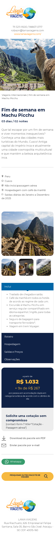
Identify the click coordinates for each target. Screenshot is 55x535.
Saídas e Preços (13, 351)
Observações (12, 359)
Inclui (7, 286)
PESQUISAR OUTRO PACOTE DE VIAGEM (25, 476)
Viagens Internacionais (14, 95)
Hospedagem (12, 344)
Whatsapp (15, 461)
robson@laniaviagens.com (27, 30)
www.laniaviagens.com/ (27, 34)
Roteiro (8, 336)
